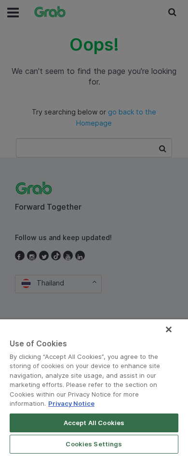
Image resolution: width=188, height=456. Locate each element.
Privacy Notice (71, 403)
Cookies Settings (94, 444)
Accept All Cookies (94, 423)
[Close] (169, 329)
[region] (94, 387)
